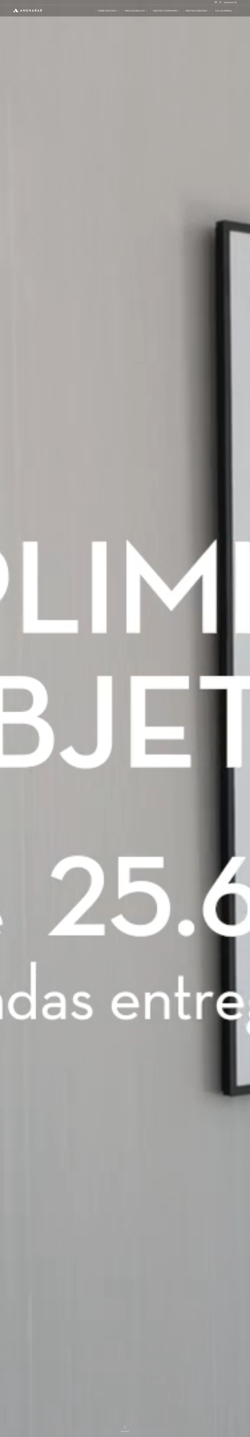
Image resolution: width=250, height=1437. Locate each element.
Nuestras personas (197, 11)
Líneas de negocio (135, 11)
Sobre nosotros (107, 11)
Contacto (230, 3)
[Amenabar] (27, 9)
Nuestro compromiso (165, 11)
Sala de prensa (224, 11)
